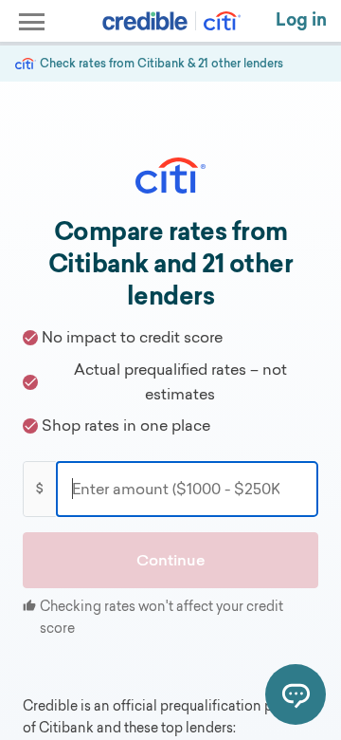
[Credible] (145, 20)
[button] (170, 560)
